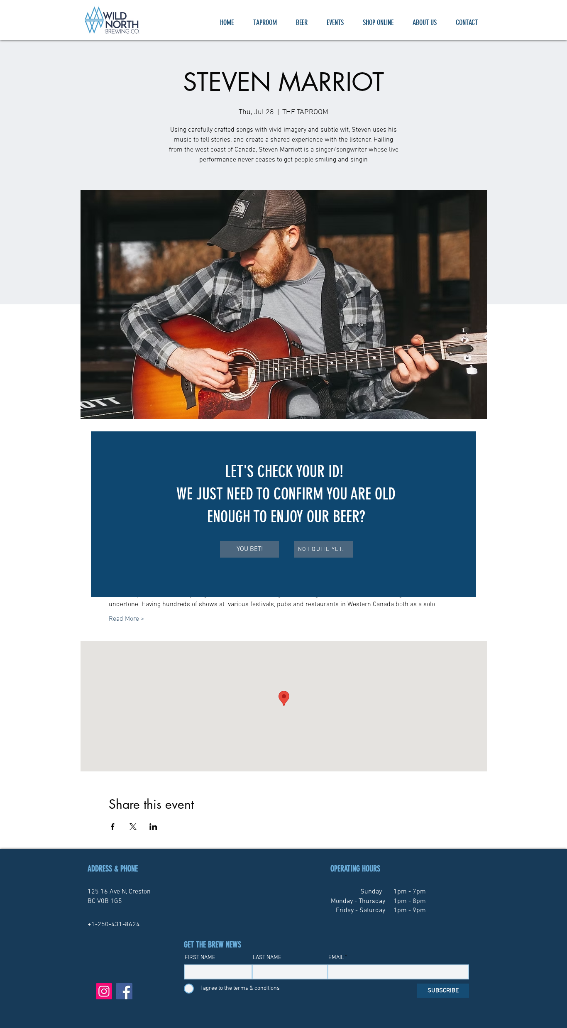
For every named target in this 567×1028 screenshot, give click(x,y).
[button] (249, 549)
